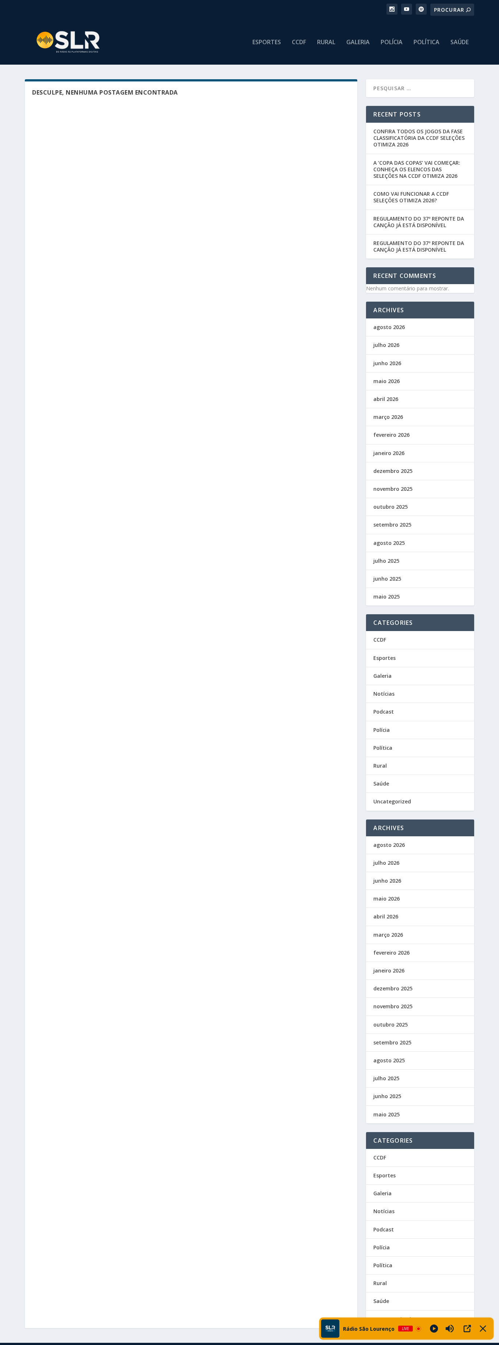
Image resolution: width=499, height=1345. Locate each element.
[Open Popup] (467, 1328)
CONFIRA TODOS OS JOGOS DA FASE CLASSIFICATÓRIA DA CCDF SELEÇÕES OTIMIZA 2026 (419, 138)
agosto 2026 (389, 327)
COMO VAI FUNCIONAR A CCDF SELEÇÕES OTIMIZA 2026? (411, 197)
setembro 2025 (392, 524)
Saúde (459, 42)
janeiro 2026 (388, 453)
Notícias (384, 693)
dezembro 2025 (392, 470)
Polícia (392, 42)
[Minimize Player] (483, 1328)
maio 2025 (386, 596)
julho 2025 (386, 560)
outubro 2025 (390, 506)
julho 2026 (386, 344)
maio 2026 (386, 381)
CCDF (299, 42)
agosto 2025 (389, 542)
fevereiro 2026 (391, 434)
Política (426, 42)
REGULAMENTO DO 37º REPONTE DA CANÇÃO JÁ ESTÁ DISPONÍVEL (418, 222)
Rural (326, 42)
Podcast (383, 711)
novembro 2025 (392, 488)
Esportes (266, 42)
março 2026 (388, 416)
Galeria (358, 42)
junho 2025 (387, 578)
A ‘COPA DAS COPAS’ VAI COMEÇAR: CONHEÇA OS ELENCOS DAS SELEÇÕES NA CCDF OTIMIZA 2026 (416, 169)
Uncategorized (392, 801)
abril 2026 (385, 399)
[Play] (434, 1328)
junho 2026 (387, 363)
